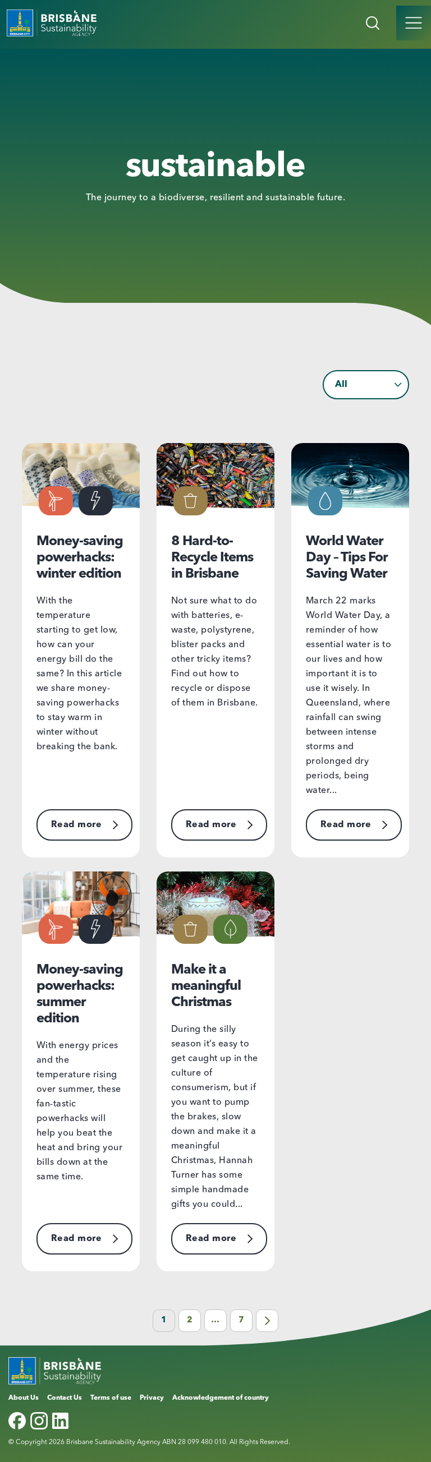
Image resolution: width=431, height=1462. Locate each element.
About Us (23, 1398)
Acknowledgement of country (220, 1398)
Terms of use (110, 1398)
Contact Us (64, 1398)
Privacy (152, 1398)
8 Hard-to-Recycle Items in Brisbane (212, 558)
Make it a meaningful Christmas (206, 986)
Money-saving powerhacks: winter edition (79, 558)
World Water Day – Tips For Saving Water (347, 558)
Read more (76, 824)
